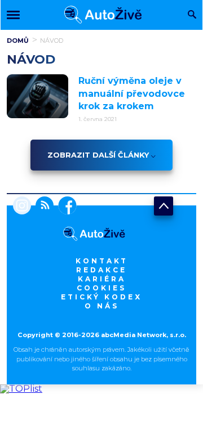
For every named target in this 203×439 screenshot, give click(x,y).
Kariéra (102, 279)
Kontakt (102, 261)
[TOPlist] (21, 388)
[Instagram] (22, 206)
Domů (18, 40)
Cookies (101, 288)
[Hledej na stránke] (192, 15)
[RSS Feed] (42, 206)
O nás (102, 306)
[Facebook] (65, 206)
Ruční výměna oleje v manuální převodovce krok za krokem (131, 93)
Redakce (101, 270)
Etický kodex (101, 297)
